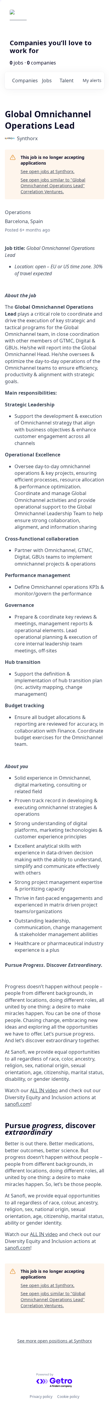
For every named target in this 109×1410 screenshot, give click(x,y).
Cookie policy (68, 1396)
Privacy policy (41, 1396)
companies (24, 80)
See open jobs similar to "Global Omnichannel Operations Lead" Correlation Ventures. (53, 185)
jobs (47, 80)
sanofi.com (17, 1247)
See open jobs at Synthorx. (47, 171)
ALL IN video (44, 1234)
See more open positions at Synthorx (54, 1341)
